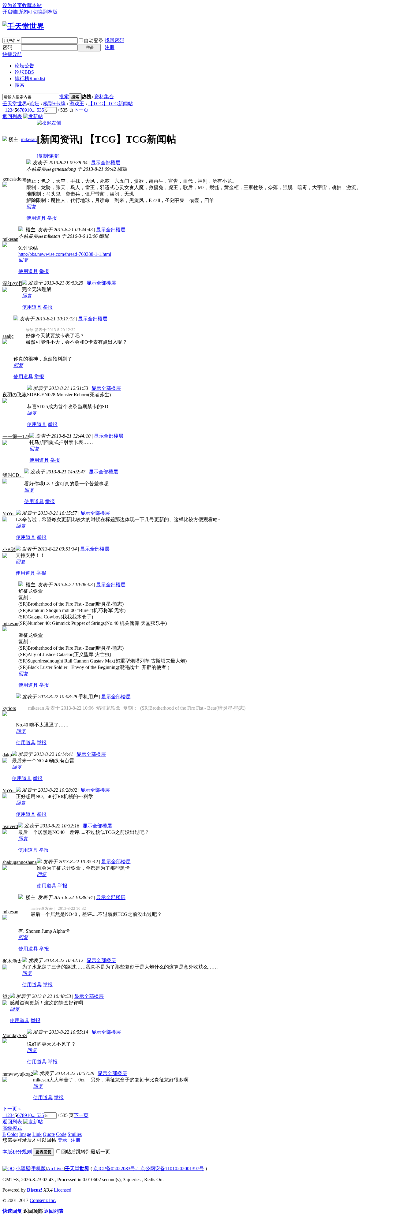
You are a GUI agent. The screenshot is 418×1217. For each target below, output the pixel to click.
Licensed (62, 1190)
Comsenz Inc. (43, 1200)
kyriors (9, 708)
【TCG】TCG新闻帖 (110, 103)
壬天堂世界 (14, 103)
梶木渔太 (12, 961)
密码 (7, 47)
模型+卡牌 (54, 103)
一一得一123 (15, 436)
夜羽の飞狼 (14, 394)
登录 (62, 1140)
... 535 (38, 110)
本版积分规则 (17, 1151)
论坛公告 (24, 65)
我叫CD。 (13, 475)
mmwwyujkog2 (17, 1074)
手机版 (38, 1168)
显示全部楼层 (105, 162)
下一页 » (11, 1108)
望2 (6, 996)
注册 (109, 47)
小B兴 (9, 549)
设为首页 (12, 5)
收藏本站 (32, 5)
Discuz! (34, 1190)
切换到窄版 (45, 11)
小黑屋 (23, 1168)
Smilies (75, 1134)
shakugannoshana (19, 862)
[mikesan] (4, 139)
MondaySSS (14, 1035)
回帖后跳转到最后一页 (85, 1151)
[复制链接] (48, 156)
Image (25, 1134)
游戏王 (76, 103)
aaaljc (7, 336)
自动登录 (93, 40)
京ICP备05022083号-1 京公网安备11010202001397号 (148, 1168)
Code (61, 1134)
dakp (7, 754)
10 (29, 110)
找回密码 (114, 40)
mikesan (29, 139)
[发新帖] (33, 116)
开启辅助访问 (17, 11)
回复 (31, 206)
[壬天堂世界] (23, 26)
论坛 (24, 72)
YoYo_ (9, 513)
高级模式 (12, 1128)
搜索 (19, 85)
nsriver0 (10, 826)
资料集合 (104, 96)
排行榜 (30, 78)
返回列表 (12, 116)
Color (12, 1134)
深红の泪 (12, 283)
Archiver (55, 1168)
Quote (49, 1134)
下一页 (81, 110)
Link (37, 1134)
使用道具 (36, 218)
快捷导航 (12, 54)
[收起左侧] (49, 122)
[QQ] (8, 1168)
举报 (52, 218)
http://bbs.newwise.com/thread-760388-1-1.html (64, 254)
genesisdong (14, 178)
